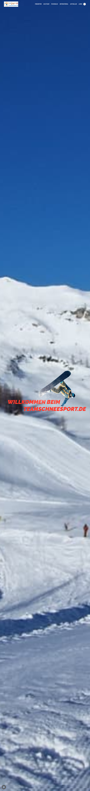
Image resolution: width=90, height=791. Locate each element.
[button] (4, 787)
